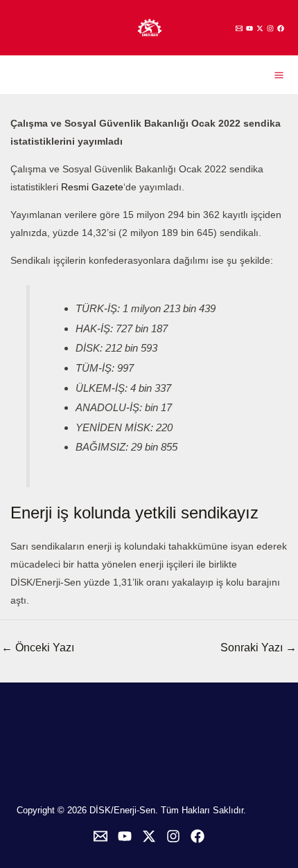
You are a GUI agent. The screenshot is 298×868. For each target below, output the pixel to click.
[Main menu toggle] (278, 74)
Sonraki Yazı (258, 647)
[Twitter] (259, 28)
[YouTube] (249, 28)
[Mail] (100, 836)
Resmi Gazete (92, 186)
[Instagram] (270, 28)
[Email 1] (239, 28)
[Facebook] (280, 28)
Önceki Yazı (37, 647)
